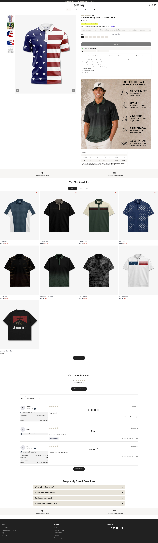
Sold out (116, 44)
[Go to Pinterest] (122, 528)
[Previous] (17, 90)
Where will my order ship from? (46, 503)
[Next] (73, 90)
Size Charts (4, 527)
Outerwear (78, 10)
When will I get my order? (44, 487)
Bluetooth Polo (4, 241)
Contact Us (57, 535)
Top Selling (72, 188)
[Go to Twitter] (114, 528)
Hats (86, 188)
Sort (22, 398)
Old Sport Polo (83, 241)
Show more (79, 358)
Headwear (97, 10)
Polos (80, 188)
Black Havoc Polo (84, 296)
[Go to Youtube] (117, 528)
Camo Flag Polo (123, 296)
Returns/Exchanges (59, 530)
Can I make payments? (43, 498)
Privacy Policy (58, 538)
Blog (2, 532)
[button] (88, 16)
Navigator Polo (44, 241)
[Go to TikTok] (120, 528)
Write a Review (79, 389)
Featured (60, 10)
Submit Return (58, 532)
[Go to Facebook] (108, 528)
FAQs (55, 527)
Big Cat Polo (3, 296)
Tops (68, 10)
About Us (4, 535)
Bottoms (87, 10)
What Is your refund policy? (45, 492)
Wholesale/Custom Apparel (9, 530)
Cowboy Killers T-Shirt (6, 351)
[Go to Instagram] (111, 528)
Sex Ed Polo (122, 241)
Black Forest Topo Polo (46, 296)
